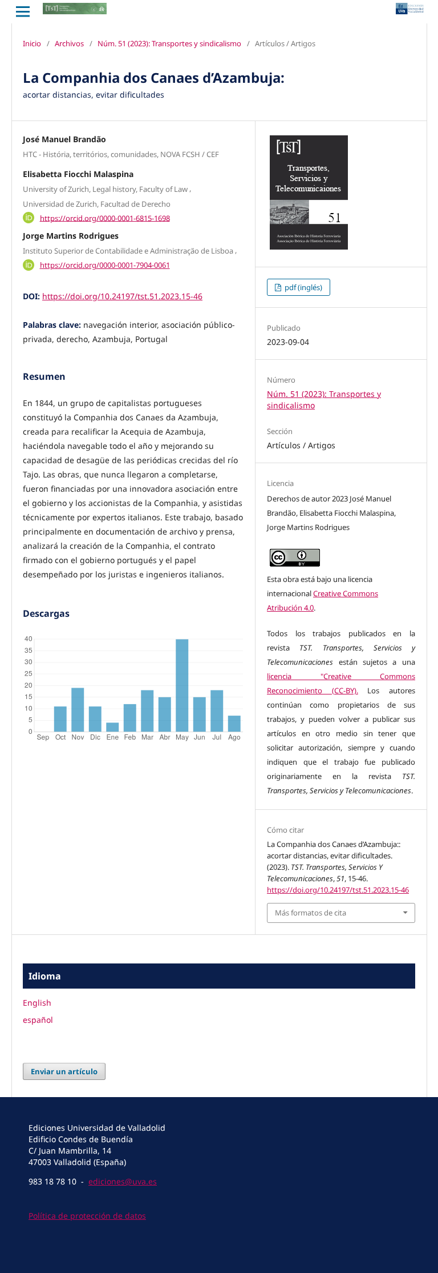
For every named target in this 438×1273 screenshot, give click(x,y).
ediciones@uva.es (122, 1181)
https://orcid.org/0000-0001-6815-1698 (105, 217)
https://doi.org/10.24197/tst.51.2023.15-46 (122, 296)
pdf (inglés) (302, 287)
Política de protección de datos (87, 1215)
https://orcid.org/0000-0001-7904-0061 (105, 265)
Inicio (32, 43)
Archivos (69, 43)
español (38, 1019)
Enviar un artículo (64, 1071)
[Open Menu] (22, 11)
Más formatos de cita (310, 912)
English (37, 1002)
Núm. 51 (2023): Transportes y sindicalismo (169, 43)
